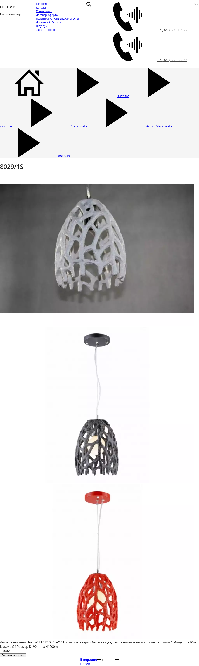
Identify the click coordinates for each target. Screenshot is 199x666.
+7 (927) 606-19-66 (172, 29)
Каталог (41, 7)
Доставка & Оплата (49, 22)
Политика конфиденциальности (57, 18)
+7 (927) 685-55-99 (172, 60)
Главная (41, 4)
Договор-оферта (47, 15)
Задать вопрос (45, 29)
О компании (44, 11)
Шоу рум (41, 26)
